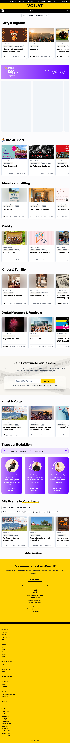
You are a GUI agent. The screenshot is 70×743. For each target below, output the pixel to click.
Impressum (4, 696)
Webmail (22, 1)
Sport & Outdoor (40, 512)
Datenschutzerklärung (42, 385)
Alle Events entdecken (33, 553)
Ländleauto (4, 714)
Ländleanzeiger (5, 711)
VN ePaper (65, 1)
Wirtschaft (4, 644)
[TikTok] (62, 71)
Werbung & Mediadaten (8, 694)
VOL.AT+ (4, 634)
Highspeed (13, 1)
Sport (3, 647)
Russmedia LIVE (6, 736)
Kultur (3, 649)
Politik (3, 642)
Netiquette (4, 701)
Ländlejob (4, 719)
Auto (49, 1)
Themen (3, 656)
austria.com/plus (6, 731)
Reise (3, 671)
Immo (43, 1)
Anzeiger (56, 1)
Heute (24, 15)
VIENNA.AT (4, 728)
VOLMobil (30, 1)
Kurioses (3, 654)
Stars (2, 652)
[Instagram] (54, 71)
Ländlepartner (5, 721)
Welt (2, 639)
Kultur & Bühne (55, 512)
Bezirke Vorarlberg (6, 676)
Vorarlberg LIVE (6, 637)
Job (37, 1)
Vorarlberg (4, 632)
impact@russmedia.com (35, 609)
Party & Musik (9, 512)
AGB (2, 699)
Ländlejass (4, 686)
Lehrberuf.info (5, 726)
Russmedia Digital (6, 733)
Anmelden (48, 381)
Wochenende (39, 15)
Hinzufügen (36, 579)
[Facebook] (47, 71)
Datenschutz (5, 704)
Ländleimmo (5, 716)
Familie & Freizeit (24, 512)
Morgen (31, 15)
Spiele (3, 684)
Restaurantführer (6, 669)
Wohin (3, 674)
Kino (2, 666)
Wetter (3, 664)
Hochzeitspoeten (6, 723)
